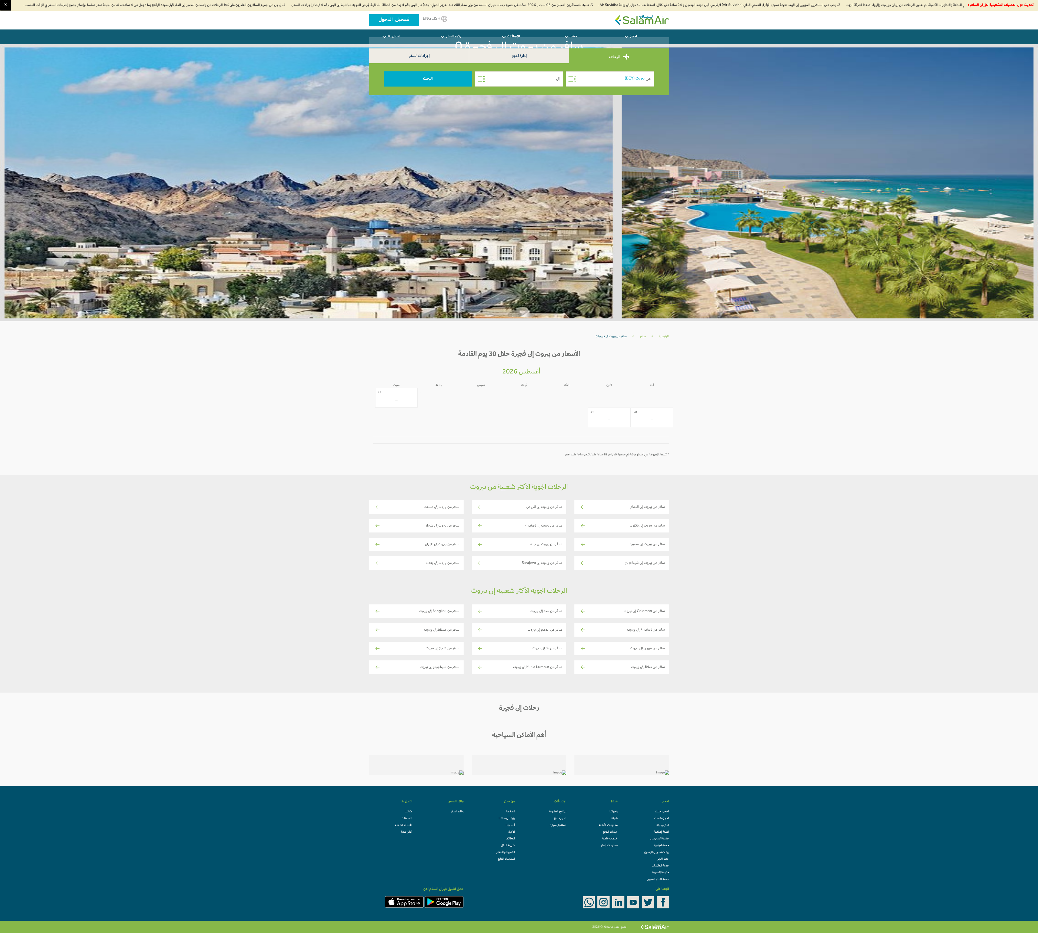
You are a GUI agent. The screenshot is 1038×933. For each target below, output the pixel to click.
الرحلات (615, 57)
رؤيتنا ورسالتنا (507, 818)
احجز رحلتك (662, 811)
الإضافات (513, 37)
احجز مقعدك (661, 818)
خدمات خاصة (610, 839)
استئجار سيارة (558, 825)
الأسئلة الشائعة (403, 825)
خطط (573, 37)
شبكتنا (614, 818)
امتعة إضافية (661, 832)
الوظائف (510, 839)
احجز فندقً (560, 818)
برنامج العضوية (557, 811)
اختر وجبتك (662, 825)
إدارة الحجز (519, 56)
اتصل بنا (394, 37)
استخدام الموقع (506, 859)
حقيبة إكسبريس (659, 839)
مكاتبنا (408, 811)
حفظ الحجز (663, 859)
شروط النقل (508, 845)
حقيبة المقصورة (660, 872)
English (432, 19)
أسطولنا (510, 825)
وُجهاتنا (614, 811)
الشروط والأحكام (505, 852)
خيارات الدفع (610, 832)
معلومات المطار (609, 845)
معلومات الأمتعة (608, 825)
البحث (428, 79)
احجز (633, 37)
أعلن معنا (406, 832)
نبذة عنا (510, 811)
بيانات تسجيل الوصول (656, 852)
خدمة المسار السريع (658, 879)
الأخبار (511, 832)
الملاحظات (407, 818)
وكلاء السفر (453, 37)
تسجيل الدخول (394, 20)
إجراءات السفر (419, 56)
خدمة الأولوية (661, 845)
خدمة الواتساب (660, 866)
